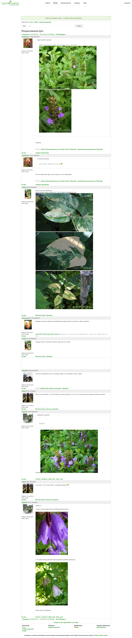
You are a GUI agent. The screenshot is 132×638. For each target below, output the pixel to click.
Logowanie (127, 3)
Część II (63, 149)
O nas (23, 627)
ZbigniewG (25, 370)
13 (42, 34)
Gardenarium (25, 37)
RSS (77, 627)
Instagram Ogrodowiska (42, 153)
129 (59, 34)
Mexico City (52, 479)
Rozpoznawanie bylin (45, 22)
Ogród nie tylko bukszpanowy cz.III (51, 149)
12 (40, 34)
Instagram (77, 3)
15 (45, 34)
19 (51, 34)
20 (53, 34)
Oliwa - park (59, 479)
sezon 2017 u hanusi (41, 334)
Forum (55, 3)
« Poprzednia (25, 34)
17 (48, 34)
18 (50, 34)
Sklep (85, 3)
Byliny (36, 22)
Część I (68, 149)
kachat (24, 391)
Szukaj (79, 26)
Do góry (24, 153)
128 (57, 34)
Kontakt (24, 631)
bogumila (24, 412)
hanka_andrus (26, 318)
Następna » (63, 34)
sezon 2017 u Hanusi (53, 334)
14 (43, 34)
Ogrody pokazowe (66, 3)
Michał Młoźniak (101, 627)
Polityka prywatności (28, 629)
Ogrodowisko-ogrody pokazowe (86, 149)
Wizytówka (73, 149)
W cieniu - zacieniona (42, 479)
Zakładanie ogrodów (54, 627)
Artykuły (47, 3)
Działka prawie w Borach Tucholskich (50, 388)
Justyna (24, 187)
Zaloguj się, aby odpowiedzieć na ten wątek (66, 622)
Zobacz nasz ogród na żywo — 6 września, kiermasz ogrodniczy (63, 18)
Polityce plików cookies (101, 635)
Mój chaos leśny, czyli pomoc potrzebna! (47, 409)
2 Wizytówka (99, 149)
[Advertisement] (66, 11)
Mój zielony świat (41, 315)
